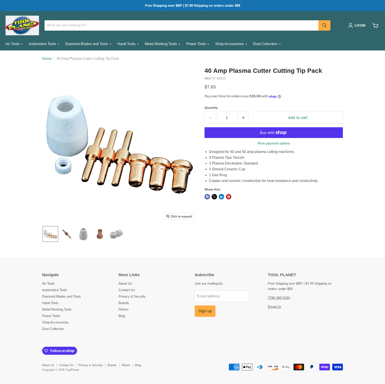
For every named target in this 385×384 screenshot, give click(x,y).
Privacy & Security (132, 296)
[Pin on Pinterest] (228, 196)
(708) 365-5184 (279, 298)
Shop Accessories (230, 44)
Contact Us (127, 290)
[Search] (324, 25)
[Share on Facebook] (207, 196)
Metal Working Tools (161, 44)
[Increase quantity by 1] (243, 118)
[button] (357, 25)
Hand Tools (126, 44)
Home (47, 59)
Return (123, 309)
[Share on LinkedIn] (221, 196)
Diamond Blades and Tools (87, 44)
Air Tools (13, 44)
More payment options (274, 143)
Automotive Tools (43, 44)
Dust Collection (265, 44)
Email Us (274, 307)
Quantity (211, 107)
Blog (122, 316)
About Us (125, 283)
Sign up (205, 311)
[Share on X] (214, 196)
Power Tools (196, 44)
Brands (124, 303)
